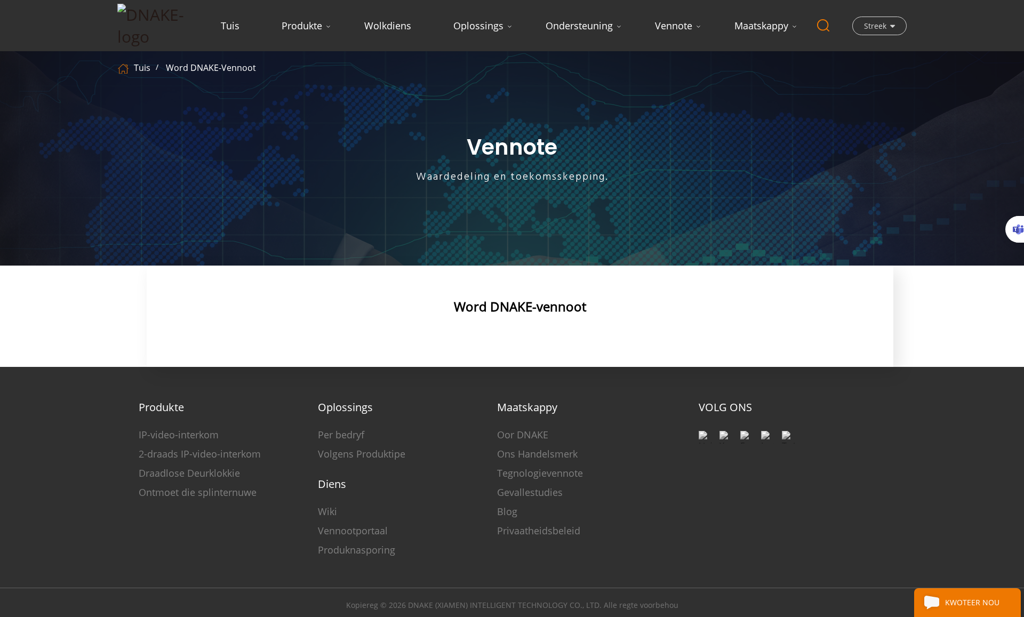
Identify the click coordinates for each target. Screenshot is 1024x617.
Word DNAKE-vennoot (211, 68)
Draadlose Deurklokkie (189, 473)
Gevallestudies (530, 492)
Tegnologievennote (540, 473)
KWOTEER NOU (972, 602)
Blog (507, 511)
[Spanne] (1014, 229)
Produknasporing (356, 549)
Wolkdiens (387, 25)
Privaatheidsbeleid (538, 530)
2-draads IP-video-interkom (200, 453)
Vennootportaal (353, 530)
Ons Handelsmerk (537, 453)
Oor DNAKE (522, 434)
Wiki (327, 511)
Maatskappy (761, 25)
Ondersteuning (579, 25)
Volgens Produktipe (361, 453)
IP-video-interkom (179, 434)
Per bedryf (341, 434)
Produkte (302, 25)
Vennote (673, 25)
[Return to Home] (124, 68)
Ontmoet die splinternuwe (198, 492)
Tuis (230, 25)
